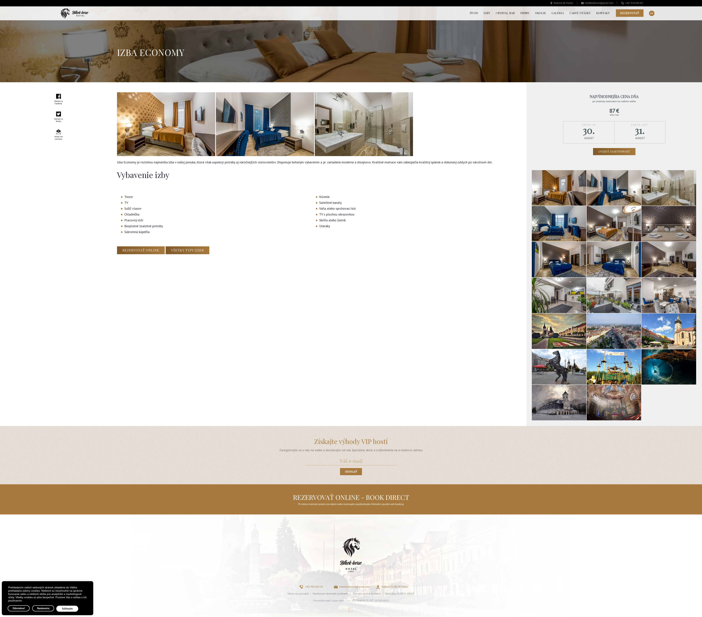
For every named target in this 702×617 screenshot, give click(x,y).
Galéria (558, 13)
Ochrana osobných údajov (367, 593)
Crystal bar (505, 13)
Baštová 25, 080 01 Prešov (395, 586)
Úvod (474, 13)
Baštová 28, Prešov (563, 3)
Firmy (525, 13)
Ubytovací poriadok (298, 593)
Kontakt (603, 13)
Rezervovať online (140, 250)
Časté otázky (580, 13)
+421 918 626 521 (634, 3)
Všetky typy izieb (187, 250)
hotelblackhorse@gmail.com (599, 3)
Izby (487, 13)
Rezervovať (629, 13)
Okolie (540, 13)
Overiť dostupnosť (614, 151)
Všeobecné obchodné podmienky (330, 593)
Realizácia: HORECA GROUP (400, 593)
